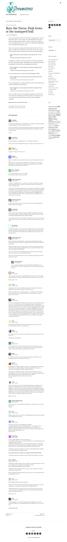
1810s (52, 113)
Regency (51, 133)
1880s (58, 115)
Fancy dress (17, 107)
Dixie (13, 321)
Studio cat (9, 515)
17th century (52, 107)
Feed (38, 534)
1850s (59, 113)
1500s (49, 112)
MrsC (13, 421)
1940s (54, 121)
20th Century (50, 64)
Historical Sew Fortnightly (53, 73)
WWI (53, 138)
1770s (55, 112)
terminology (56, 135)
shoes (55, 133)
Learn (49, 74)
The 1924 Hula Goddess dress (39, 515)
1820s (54, 113)
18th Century (50, 61)
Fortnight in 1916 (51, 125)
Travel (49, 91)
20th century (56, 110)
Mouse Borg (14, 436)
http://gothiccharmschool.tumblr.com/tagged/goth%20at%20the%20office (25, 452)
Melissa (13, 148)
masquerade (22, 107)
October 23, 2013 (15, 383)
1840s (57, 113)
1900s (54, 117)
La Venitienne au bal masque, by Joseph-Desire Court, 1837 (20, 57)
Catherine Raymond (16, 179)
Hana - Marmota (15, 170)
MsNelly (13, 156)
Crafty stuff (50, 68)
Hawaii (56, 125)
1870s (54, 115)
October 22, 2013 (13, 25)
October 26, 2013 (15, 499)
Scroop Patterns (51, 84)
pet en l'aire (57, 132)
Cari (13, 342)
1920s (55, 119)
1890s (50, 117)
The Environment (51, 89)
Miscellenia (50, 78)
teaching (49, 135)
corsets (58, 122)
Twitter (35, 534)
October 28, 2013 (17, 262)
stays (57, 133)
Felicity (49, 71)
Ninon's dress (51, 132)
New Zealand (56, 131)
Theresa (50, 137)
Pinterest (32, 534)
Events (49, 69)
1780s (58, 112)
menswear (50, 130)
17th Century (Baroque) (52, 59)
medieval (58, 129)
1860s (50, 115)
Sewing (49, 86)
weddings (56, 137)
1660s (52, 112)
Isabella (13, 460)
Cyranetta (14, 120)
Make (49, 76)
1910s (50, 119)
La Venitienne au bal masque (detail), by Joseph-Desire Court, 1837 (22, 70)
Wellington (50, 138)
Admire (49, 66)
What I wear (50, 94)
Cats (60, 121)
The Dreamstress (11, 14)
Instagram (29, 534)
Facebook (27, 534)
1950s (57, 121)
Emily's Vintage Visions (17, 400)
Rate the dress (17, 21)
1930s (50, 121)
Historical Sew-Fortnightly (53, 128)
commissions (52, 122)
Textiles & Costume (52, 87)
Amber (13, 330)
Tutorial (49, 92)
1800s (49, 113)
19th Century (9, 21)
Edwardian (50, 124)
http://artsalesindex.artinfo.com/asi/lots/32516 (19, 466)
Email (40, 534)
